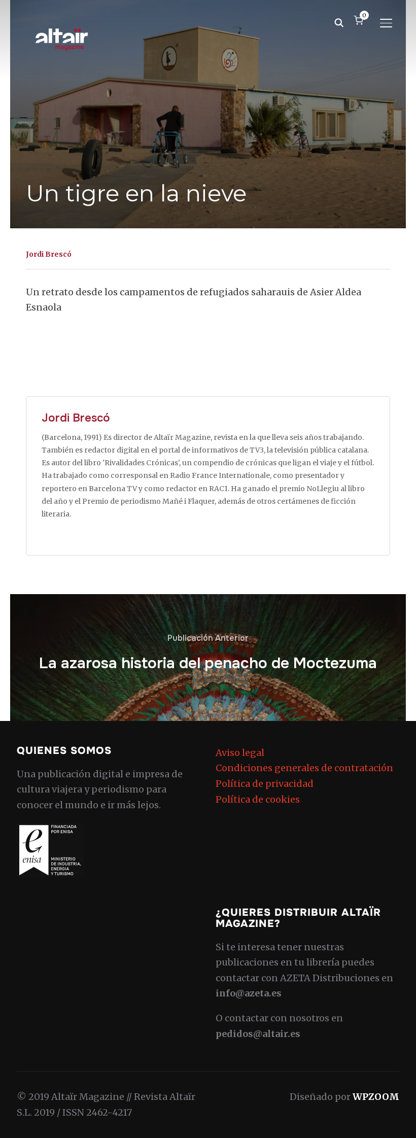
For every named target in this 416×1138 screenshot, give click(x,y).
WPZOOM (376, 1096)
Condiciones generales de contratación (304, 768)
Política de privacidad (265, 783)
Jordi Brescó (49, 254)
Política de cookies (258, 799)
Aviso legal (240, 752)
